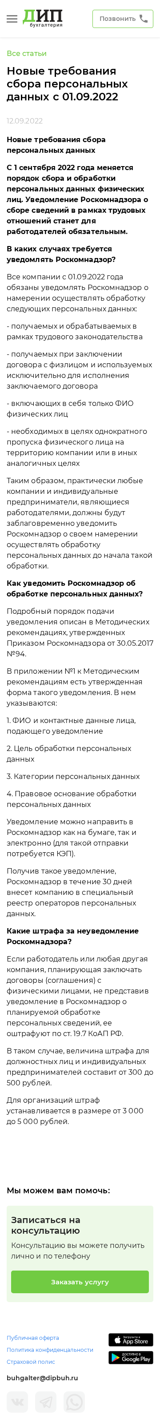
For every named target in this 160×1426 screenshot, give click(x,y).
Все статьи (27, 53)
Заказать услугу (80, 1282)
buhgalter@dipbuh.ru (42, 1378)
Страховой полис (31, 1361)
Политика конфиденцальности (50, 1350)
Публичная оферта (33, 1338)
